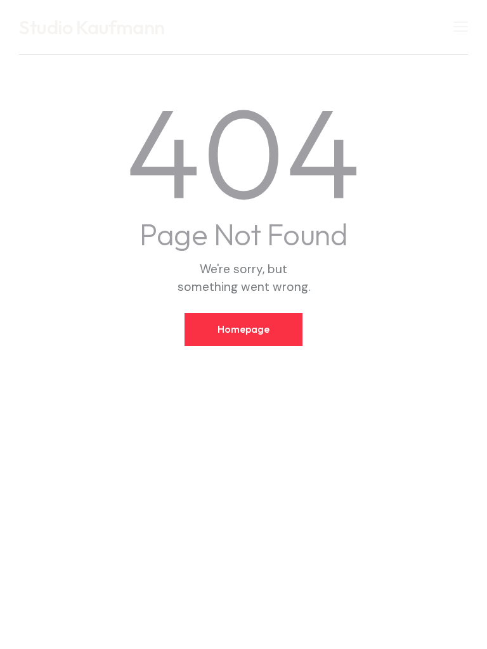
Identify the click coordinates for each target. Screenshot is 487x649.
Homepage (243, 329)
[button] (460, 26)
